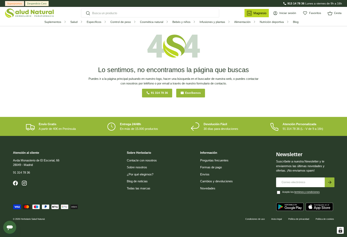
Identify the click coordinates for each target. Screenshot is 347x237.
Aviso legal (276, 219)
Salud (74, 21)
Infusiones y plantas (212, 21)
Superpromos (14, 3)
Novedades (207, 188)
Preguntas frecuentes (214, 160)
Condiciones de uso (255, 219)
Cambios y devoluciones (216, 181)
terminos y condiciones (307, 192)
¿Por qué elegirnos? (140, 174)
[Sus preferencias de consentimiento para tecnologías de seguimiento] (340, 230)
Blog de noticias (137, 181)
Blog (296, 21)
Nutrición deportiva (272, 21)
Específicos (94, 21)
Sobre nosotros (137, 167)
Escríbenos (193, 92)
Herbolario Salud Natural (33, 219)
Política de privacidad (298, 219)
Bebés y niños (181, 21)
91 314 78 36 (159, 92)
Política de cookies (325, 219)
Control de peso (120, 21)
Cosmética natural (151, 21)
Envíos (204, 174)
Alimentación (242, 21)
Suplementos (52, 21)
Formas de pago (211, 167)
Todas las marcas (138, 188)
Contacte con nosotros (142, 160)
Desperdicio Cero (37, 3)
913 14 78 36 (295, 3)
